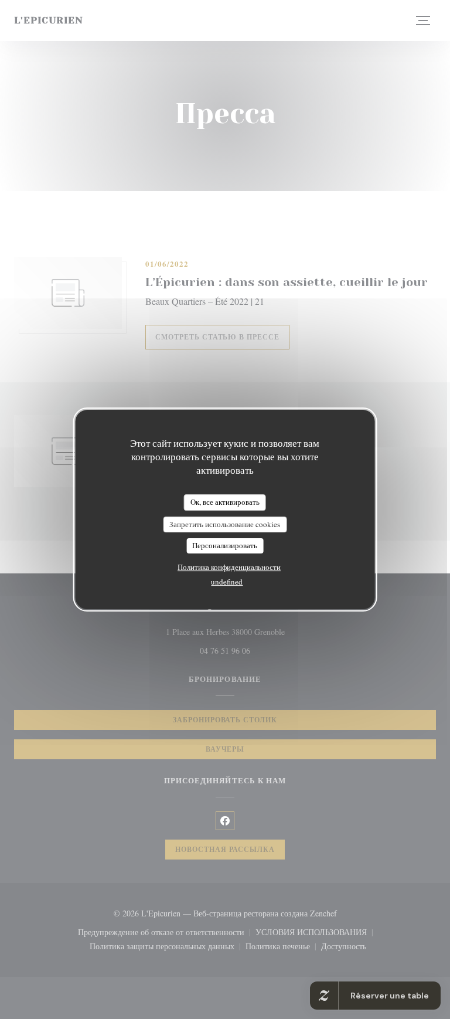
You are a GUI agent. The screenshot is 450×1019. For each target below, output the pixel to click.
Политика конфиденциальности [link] (229, 567)
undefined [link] (227, 581)
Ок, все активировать (225, 502)
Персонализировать (224, 545)
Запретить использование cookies (224, 524)
